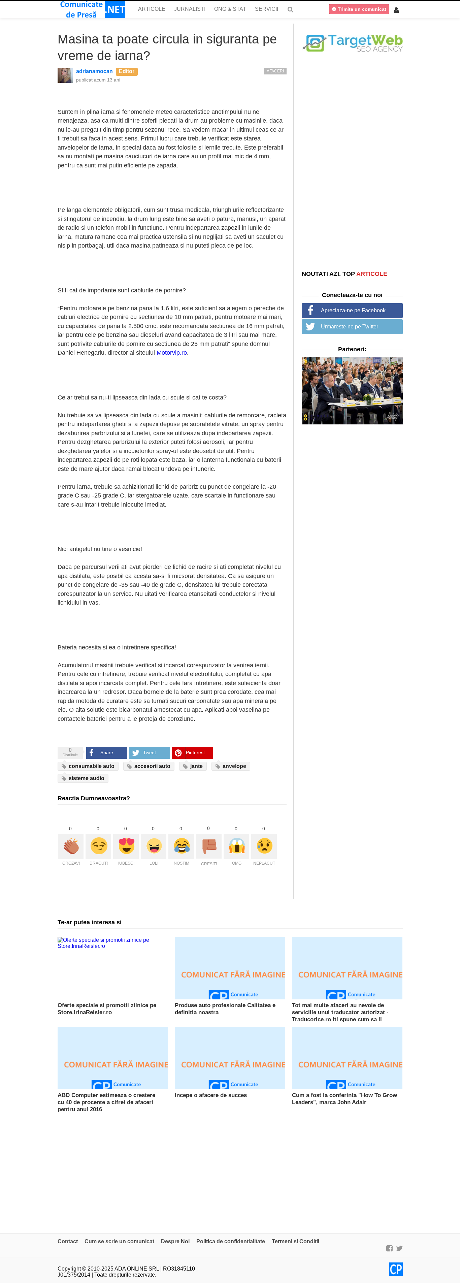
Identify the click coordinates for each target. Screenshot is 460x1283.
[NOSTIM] (181, 846)
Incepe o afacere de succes (211, 1095)
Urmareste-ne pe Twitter (349, 326)
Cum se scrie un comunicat (119, 1241)
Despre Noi (175, 1241)
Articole (151, 9)
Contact (68, 1241)
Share (106, 752)
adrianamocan (94, 71)
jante (196, 766)
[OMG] (236, 846)
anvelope (233, 766)
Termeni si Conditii (295, 1241)
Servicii (266, 9)
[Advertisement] (352, 161)
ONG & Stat (230, 9)
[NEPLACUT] (264, 846)
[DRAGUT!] (98, 846)
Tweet (149, 752)
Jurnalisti (189, 9)
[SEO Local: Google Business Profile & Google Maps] (352, 42)
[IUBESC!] (126, 846)
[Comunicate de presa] (91, 9)
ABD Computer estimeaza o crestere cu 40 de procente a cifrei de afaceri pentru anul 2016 (106, 1102)
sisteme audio (85, 778)
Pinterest (195, 752)
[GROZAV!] (71, 846)
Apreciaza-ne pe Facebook (353, 310)
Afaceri (275, 71)
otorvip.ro (174, 352)
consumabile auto (90, 766)
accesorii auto (151, 766)
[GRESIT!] (209, 846)
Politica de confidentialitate (230, 1241)
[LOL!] (153, 846)
